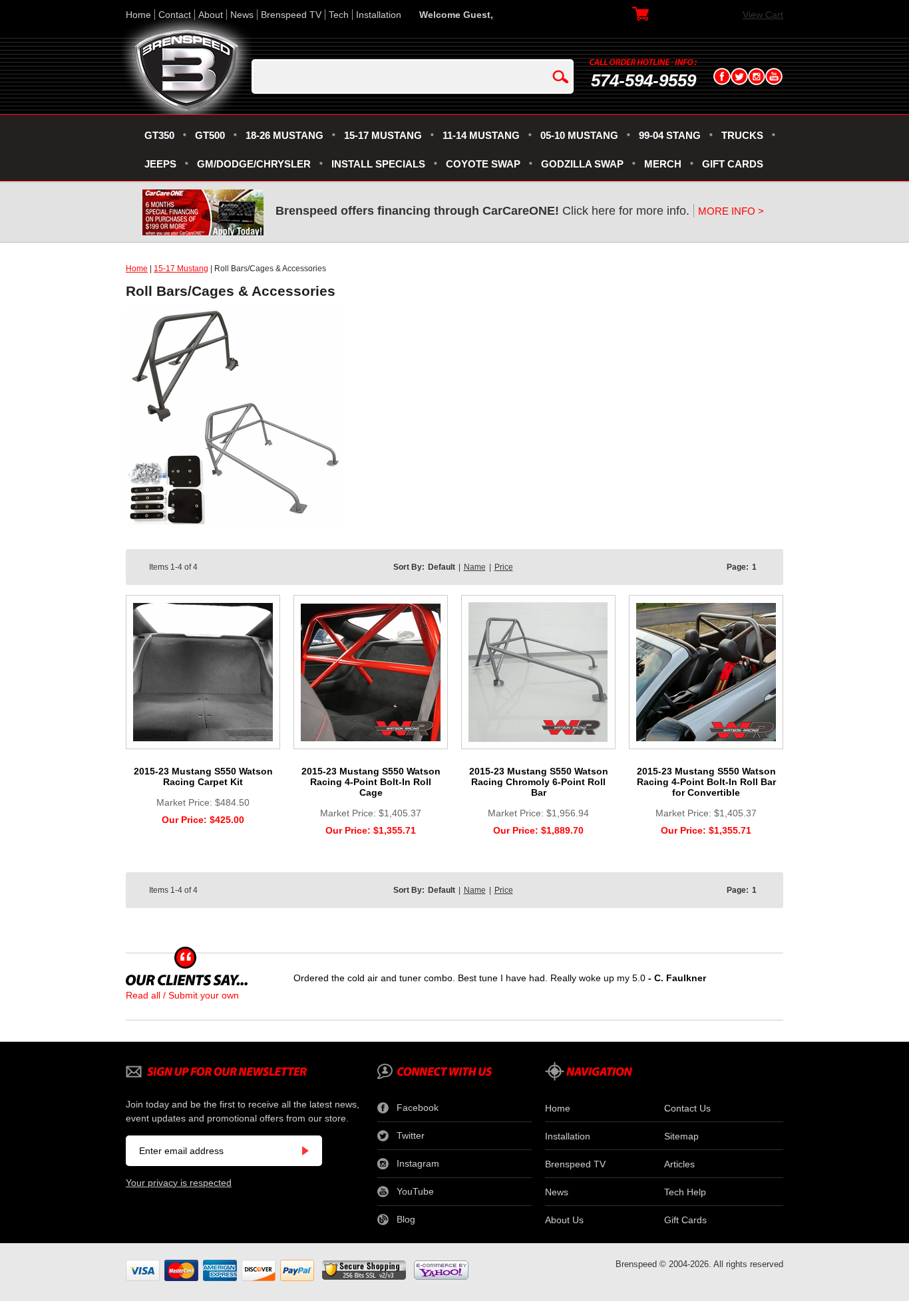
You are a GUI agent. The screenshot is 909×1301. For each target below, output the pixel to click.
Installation (378, 14)
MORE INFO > (731, 211)
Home (138, 14)
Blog (406, 1219)
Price (503, 567)
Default (441, 567)
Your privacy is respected (179, 1182)
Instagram (418, 1163)
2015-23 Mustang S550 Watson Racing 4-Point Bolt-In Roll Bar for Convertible (706, 782)
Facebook (418, 1107)
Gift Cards (685, 1220)
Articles (679, 1164)
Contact (174, 14)
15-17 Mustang (181, 268)
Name (475, 567)
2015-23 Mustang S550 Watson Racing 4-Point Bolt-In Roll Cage (371, 782)
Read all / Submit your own (182, 995)
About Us (564, 1220)
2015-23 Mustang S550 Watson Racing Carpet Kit (203, 776)
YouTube (415, 1191)
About (210, 14)
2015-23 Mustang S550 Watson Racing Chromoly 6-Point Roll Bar (538, 782)
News (242, 14)
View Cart (763, 14)
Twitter (411, 1135)
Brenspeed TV (291, 14)
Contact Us (687, 1108)
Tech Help (685, 1192)
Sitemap (681, 1136)
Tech (339, 14)
